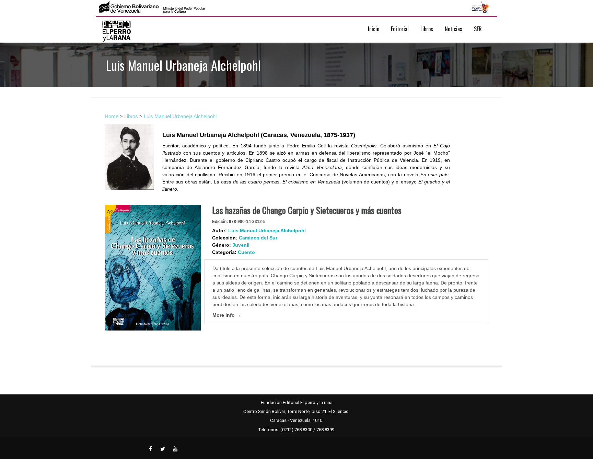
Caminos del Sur (258, 237)
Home (111, 116)
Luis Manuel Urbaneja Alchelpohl (180, 116)
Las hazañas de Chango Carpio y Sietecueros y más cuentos (307, 210)
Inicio (373, 29)
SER (478, 29)
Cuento (246, 252)
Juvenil (240, 245)
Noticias (453, 29)
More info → (226, 315)
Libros (131, 116)
